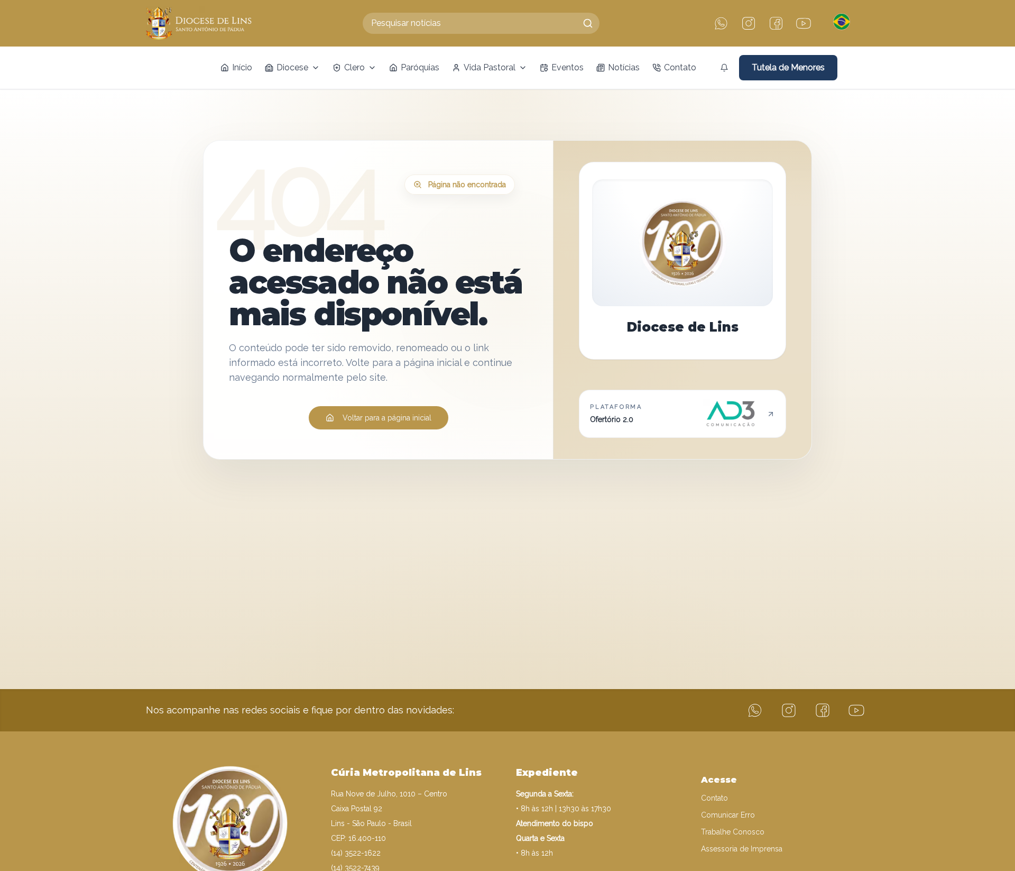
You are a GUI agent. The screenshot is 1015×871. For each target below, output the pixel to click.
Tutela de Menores (788, 67)
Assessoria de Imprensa (741, 849)
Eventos (567, 67)
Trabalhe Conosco (732, 832)
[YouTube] (803, 23)
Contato (680, 67)
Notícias (624, 67)
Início (242, 67)
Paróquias (420, 67)
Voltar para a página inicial (387, 418)
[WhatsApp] (721, 23)
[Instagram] (748, 23)
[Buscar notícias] (588, 23)
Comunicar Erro (728, 815)
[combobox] (481, 23)
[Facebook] (776, 23)
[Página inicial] (199, 23)
